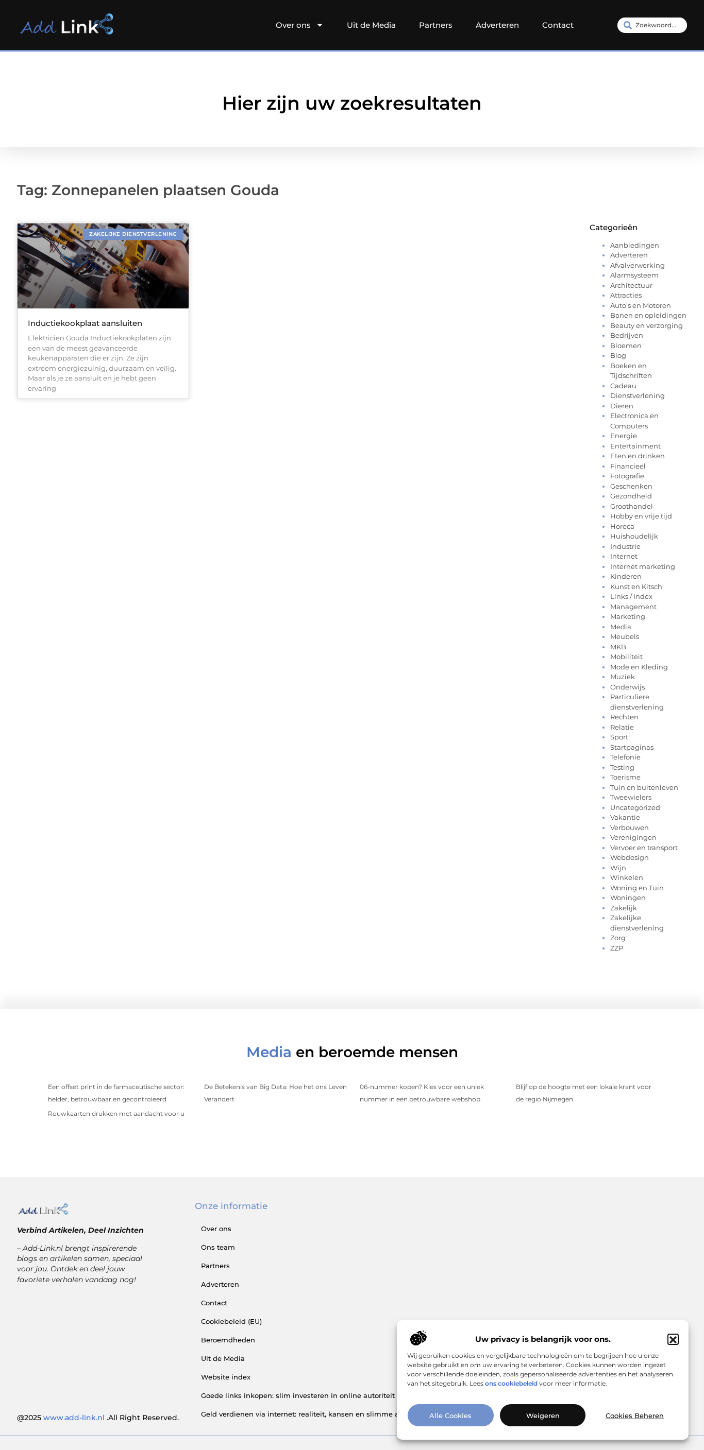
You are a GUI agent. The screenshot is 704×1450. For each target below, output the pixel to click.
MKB (618, 647)
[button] (673, 1340)
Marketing (627, 616)
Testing (622, 767)
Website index (225, 1377)
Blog (618, 355)
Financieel (628, 466)
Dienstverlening (637, 395)
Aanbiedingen (634, 245)
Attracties (626, 295)
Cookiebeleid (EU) (231, 1321)
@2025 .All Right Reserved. (98, 1417)
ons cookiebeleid (511, 1384)
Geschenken (631, 486)
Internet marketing (642, 566)
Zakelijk (623, 908)
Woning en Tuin (637, 888)
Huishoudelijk (634, 536)
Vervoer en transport (644, 847)
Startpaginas (631, 747)
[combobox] (652, 25)
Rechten (624, 717)
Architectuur (631, 285)
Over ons (293, 25)
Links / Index (631, 596)
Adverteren (497, 25)
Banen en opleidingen (648, 315)
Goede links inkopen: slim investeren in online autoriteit (298, 1395)
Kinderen (626, 576)
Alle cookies (450, 1415)
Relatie (622, 727)
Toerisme (625, 777)
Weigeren (543, 1415)
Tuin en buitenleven (644, 787)
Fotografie (627, 476)
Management (633, 606)
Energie (623, 435)
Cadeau (623, 386)
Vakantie (625, 817)
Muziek (622, 676)
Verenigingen (633, 837)
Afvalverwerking (637, 265)
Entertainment (635, 446)
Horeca (622, 526)
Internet (624, 556)
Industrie (625, 546)
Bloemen (626, 345)
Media (620, 627)
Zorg (618, 938)
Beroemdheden (228, 1340)
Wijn (618, 868)
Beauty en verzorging (646, 325)
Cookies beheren (635, 1415)
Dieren (621, 406)
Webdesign (629, 857)
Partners (435, 25)
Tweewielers (630, 797)
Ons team (218, 1247)
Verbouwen (629, 827)
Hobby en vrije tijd (641, 516)
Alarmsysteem (634, 275)
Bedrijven (626, 335)
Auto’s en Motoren (640, 305)
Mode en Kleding (639, 667)
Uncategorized (635, 807)
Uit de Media (371, 25)
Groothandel (631, 506)
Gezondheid (631, 496)
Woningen (628, 897)
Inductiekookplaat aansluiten (85, 323)
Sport (619, 737)
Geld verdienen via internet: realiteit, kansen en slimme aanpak (311, 1414)
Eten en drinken (637, 456)
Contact (558, 25)
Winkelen (626, 877)
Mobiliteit (626, 656)
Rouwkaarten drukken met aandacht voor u (116, 1113)
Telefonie (625, 757)
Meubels (624, 636)
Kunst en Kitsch (636, 586)
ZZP (616, 948)
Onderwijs (627, 687)
